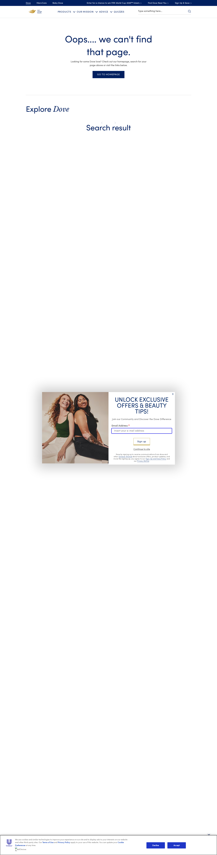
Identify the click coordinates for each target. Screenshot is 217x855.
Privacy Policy (64, 842)
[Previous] (102, 123)
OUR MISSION (85, 11)
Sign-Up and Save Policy (156, 459)
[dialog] (108, 427)
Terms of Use (47, 842)
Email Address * (121, 425)
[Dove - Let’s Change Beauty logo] (35, 11)
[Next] (114, 123)
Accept (177, 845)
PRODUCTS (64, 11)
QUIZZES (119, 11)
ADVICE (103, 11)
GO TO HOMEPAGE (108, 74)
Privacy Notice (143, 461)
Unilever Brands (125, 457)
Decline (155, 845)
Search (189, 11)
